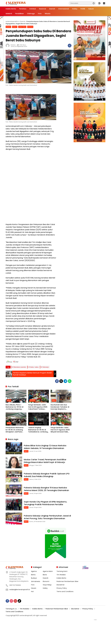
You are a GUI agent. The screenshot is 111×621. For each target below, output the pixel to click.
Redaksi (13, 45)
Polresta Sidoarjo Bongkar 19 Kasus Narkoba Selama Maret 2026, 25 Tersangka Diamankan (46, 489)
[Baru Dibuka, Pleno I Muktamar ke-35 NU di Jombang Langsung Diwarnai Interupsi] (16, 396)
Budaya (34, 578)
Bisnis (45, 575)
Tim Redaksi (61, 575)
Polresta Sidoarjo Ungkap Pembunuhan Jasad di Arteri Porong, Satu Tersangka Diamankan (47, 517)
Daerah (22, 21)
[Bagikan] (69, 45)
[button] (93, 3)
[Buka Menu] (104, 3)
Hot (32, 591)
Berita (9, 400)
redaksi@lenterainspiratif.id (19, 589)
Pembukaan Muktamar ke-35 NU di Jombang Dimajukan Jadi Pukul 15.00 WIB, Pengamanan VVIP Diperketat (15, 430)
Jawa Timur (22, 27)
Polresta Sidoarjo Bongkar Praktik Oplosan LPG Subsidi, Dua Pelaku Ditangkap (46, 475)
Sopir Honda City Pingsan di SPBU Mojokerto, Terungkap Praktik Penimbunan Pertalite (45, 503)
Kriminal (30, 27)
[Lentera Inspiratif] (16, 3)
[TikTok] (19, 601)
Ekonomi (32, 400)
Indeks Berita (61, 578)
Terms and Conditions (65, 591)
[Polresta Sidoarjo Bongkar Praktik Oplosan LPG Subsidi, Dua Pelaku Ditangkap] (14, 476)
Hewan (33, 588)
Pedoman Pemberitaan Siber (67, 581)
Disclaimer (60, 585)
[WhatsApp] (69, 381)
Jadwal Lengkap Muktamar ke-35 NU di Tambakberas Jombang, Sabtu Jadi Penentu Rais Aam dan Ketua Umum (38, 430)
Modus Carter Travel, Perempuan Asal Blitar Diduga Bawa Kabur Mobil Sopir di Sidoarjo (45, 461)
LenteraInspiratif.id (12, 21)
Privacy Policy (62, 588)
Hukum (15, 27)
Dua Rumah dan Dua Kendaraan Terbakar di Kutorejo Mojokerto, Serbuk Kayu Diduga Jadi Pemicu (60, 407)
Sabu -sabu (34, 367)
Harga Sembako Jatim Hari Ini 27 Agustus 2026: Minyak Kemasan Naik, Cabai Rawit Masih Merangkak (60, 430)
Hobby (45, 588)
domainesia (35, 581)
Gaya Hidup (47, 585)
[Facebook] (57, 381)
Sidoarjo (46, 367)
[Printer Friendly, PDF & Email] (12, 362)
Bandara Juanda (20, 367)
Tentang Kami (62, 571)
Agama (34, 571)
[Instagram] (11, 601)
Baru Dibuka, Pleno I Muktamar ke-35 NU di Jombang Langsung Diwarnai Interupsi (14, 407)
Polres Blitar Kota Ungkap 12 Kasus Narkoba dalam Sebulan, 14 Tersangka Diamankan (45, 447)
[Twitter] (61, 381)
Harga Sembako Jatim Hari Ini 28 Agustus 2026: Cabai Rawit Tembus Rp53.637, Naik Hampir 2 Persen (37, 407)
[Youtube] (15, 601)
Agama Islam (48, 571)
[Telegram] (65, 381)
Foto (32, 585)
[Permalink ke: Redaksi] (8, 46)
